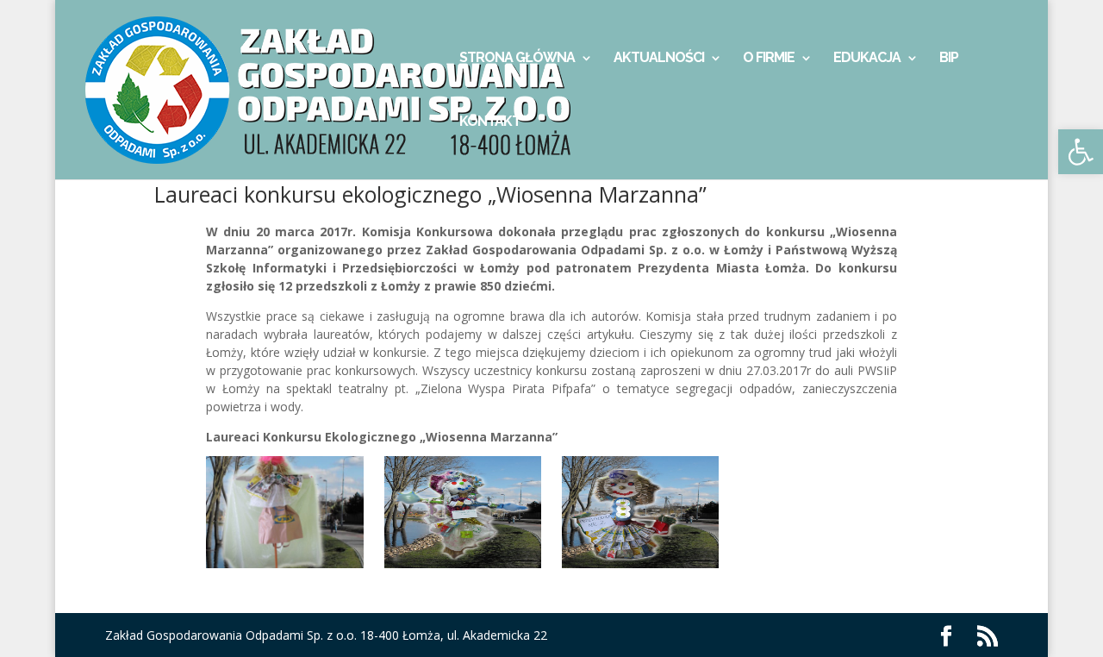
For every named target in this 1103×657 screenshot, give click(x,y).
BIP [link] (948, 59)
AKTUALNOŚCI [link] (659, 59)
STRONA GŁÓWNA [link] (517, 59)
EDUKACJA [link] (866, 59)
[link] (1080, 151)
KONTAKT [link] (489, 122)
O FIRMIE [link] (769, 59)
